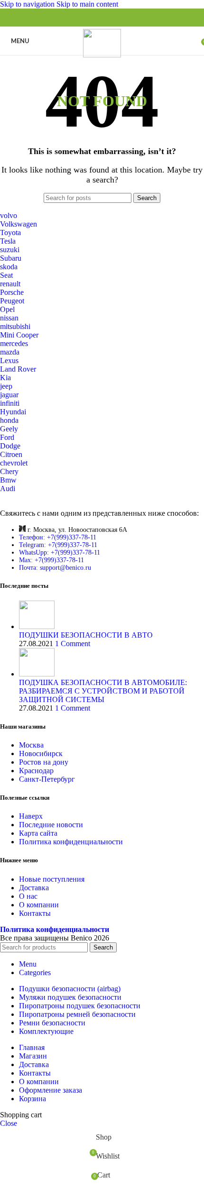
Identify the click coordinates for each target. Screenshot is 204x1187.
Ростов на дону (43, 762)
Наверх (31, 816)
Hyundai (13, 412)
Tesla (8, 241)
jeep (6, 386)
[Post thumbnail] (37, 626)
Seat (6, 275)
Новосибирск (41, 753)
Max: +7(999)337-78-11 (51, 560)
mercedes (14, 343)
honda (9, 420)
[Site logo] (102, 55)
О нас (28, 896)
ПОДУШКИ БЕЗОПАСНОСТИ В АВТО (86, 635)
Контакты (35, 913)
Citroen (11, 454)
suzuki (9, 250)
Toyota (10, 232)
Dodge (10, 446)
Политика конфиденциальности (71, 842)
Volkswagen (18, 224)
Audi (7, 488)
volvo (8, 215)
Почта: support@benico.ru (55, 567)
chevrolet (14, 463)
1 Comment (72, 643)
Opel (7, 309)
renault (10, 284)
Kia (5, 378)
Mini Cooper (19, 335)
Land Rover (18, 369)
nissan (9, 318)
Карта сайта (38, 833)
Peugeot (12, 301)
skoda (9, 267)
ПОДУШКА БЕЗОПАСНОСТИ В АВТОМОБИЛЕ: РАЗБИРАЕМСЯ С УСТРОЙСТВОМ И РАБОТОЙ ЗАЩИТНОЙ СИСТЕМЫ (103, 690)
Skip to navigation (28, 4)
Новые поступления (51, 879)
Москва (31, 745)
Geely (9, 429)
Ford (7, 437)
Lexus (9, 360)
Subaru (10, 258)
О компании (39, 905)
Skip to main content (87, 4)
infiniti (9, 403)
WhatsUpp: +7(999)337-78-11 (59, 552)
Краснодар (36, 771)
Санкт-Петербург (47, 779)
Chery (9, 471)
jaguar (9, 395)
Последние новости (51, 825)
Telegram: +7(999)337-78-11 (58, 544)
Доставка (34, 888)
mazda (9, 352)
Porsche (12, 292)
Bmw (8, 480)
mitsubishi (15, 326)
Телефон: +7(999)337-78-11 (57, 537)
